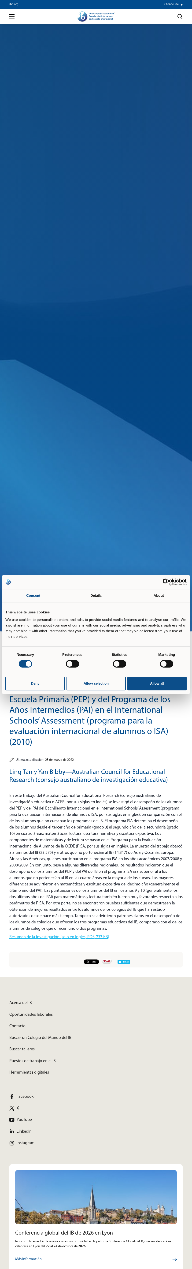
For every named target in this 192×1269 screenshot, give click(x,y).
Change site (171, 4)
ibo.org (13, 4)
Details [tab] (96, 595)
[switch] (72, 664)
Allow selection (96, 683)
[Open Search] (180, 16)
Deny (35, 683)
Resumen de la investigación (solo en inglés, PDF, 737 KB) (59, 937)
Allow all (157, 683)
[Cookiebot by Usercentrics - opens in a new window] (166, 582)
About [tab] (159, 595)
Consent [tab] (33, 595)
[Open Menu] (12, 16)
